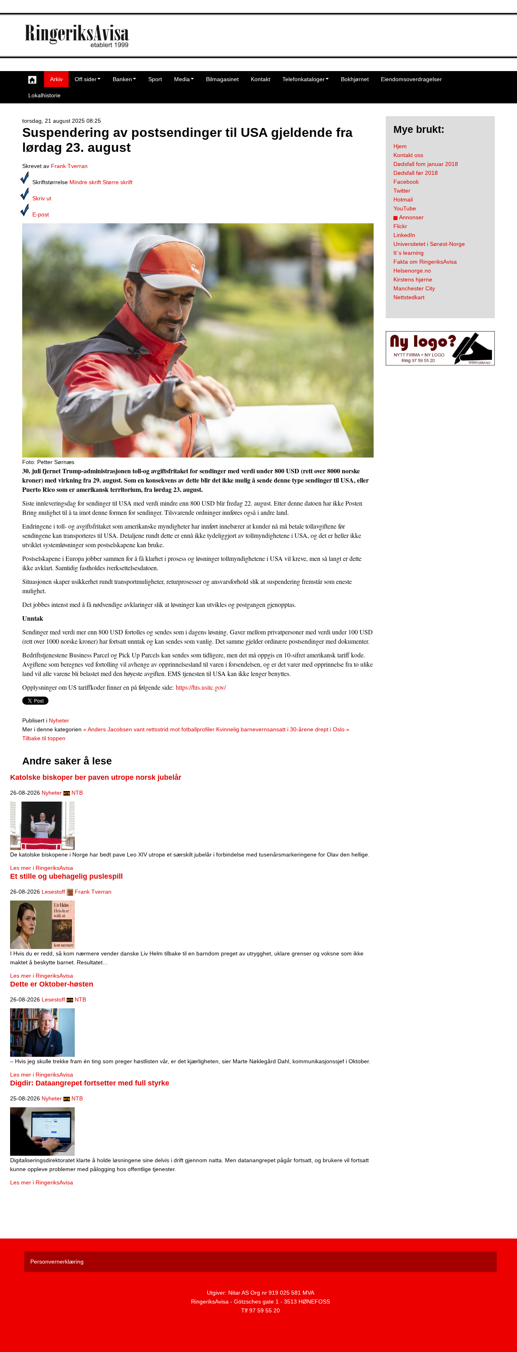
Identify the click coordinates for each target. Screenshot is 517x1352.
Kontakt (260, 79)
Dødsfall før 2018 (415, 173)
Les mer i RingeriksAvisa (41, 868)
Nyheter (59, 720)
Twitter (401, 190)
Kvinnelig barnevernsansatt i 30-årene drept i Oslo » (282, 729)
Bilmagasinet (222, 79)
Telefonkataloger (303, 79)
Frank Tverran (69, 166)
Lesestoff (53, 891)
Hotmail (403, 199)
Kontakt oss (408, 155)
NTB (77, 792)
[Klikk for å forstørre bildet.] (198, 340)
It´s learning (408, 253)
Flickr (400, 226)
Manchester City (414, 288)
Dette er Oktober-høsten (51, 984)
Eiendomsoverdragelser (411, 79)
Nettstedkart (409, 297)
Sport (155, 79)
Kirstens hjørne (412, 279)
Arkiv (56, 79)
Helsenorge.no (412, 270)
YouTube (404, 208)
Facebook (406, 181)
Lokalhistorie (44, 95)
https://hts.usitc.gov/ (201, 687)
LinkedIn (404, 235)
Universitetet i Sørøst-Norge (429, 244)
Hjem (400, 146)
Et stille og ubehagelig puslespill (66, 876)
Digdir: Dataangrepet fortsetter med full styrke (89, 1083)
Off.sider (86, 79)
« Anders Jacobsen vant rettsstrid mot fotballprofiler (148, 729)
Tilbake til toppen (43, 738)
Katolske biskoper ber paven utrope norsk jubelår (95, 777)
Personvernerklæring (57, 1261)
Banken (122, 79)
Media (182, 79)
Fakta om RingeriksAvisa (425, 261)
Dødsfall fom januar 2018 (425, 164)
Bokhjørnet (355, 79)
